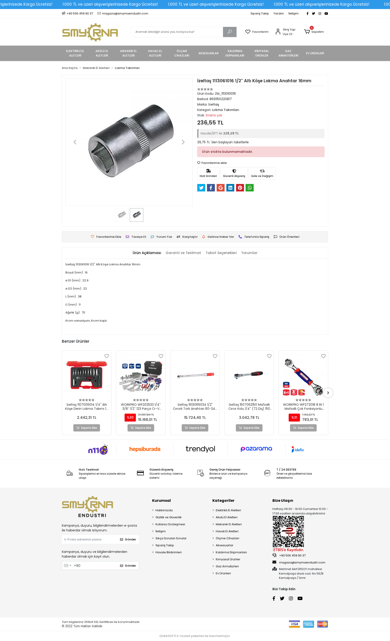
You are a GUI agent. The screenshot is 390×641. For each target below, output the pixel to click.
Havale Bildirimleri (169, 552)
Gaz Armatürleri (227, 566)
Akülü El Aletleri (226, 517)
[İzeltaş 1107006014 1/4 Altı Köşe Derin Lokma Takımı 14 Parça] (86, 375)
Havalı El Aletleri (227, 531)
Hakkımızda (164, 510)
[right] (328, 393)
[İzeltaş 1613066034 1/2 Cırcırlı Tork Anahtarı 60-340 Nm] (195, 375)
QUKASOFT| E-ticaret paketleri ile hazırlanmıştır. (195, 636)
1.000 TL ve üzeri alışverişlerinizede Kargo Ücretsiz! (110, 4)
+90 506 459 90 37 (292, 555)
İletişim (293, 13)
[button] (313, 32)
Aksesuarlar (224, 545)
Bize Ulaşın (282, 500)
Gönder (130, 539)
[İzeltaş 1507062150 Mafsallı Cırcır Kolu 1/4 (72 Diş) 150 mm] (249, 375)
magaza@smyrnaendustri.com (302, 562)
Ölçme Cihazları (227, 538)
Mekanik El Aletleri (229, 524)
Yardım (279, 13)
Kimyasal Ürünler (228, 559)
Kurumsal (161, 500)
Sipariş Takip (260, 13)
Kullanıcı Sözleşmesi (170, 524)
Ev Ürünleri (223, 573)
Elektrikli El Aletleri (228, 510)
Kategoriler (223, 500)
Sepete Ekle (89, 428)
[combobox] (67, 565)
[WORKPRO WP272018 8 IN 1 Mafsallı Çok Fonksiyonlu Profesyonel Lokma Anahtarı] (303, 375)
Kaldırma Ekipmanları (231, 552)
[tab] (147, 253)
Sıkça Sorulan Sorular (171, 538)
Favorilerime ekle (214, 163)
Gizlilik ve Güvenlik (169, 517)
